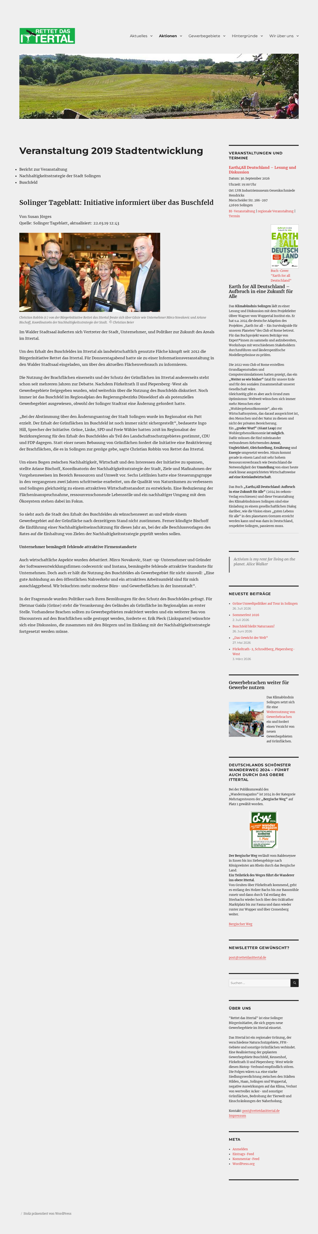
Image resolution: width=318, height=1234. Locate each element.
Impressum (237, 1116)
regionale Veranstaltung (276, 211)
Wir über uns (281, 36)
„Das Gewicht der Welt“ (250, 638)
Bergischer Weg (240, 924)
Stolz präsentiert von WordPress (47, 1214)
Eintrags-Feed (243, 1154)
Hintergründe (245, 36)
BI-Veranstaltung (242, 211)
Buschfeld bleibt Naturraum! (254, 626)
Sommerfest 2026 (246, 615)
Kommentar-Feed (246, 1159)
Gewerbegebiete (204, 36)
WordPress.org (244, 1164)
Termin (234, 216)
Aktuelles (138, 36)
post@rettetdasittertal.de (247, 958)
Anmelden (240, 1149)
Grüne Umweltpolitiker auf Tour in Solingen (265, 604)
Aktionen (168, 36)
